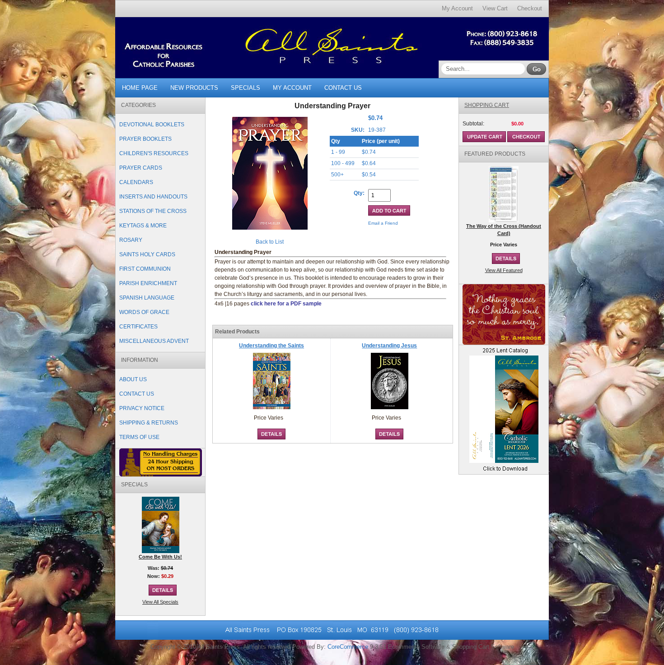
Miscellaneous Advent (154, 341)
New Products (194, 87)
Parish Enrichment (148, 283)
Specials (245, 87)
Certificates (138, 326)
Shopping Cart (486, 105)
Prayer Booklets (145, 139)
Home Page (140, 87)
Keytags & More (143, 225)
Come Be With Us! (160, 556)
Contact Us (343, 87)
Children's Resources (153, 153)
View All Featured (504, 270)
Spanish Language (146, 298)
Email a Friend (383, 223)
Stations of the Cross (153, 211)
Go (536, 69)
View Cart (495, 8)
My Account (457, 8)
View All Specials (160, 602)
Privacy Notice (141, 408)
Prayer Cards (140, 168)
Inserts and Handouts (153, 197)
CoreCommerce (347, 646)
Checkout (529, 8)
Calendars (136, 182)
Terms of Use (139, 437)
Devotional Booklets (151, 124)
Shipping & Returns (148, 423)
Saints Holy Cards (147, 254)
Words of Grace (144, 312)
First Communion (145, 269)
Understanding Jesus (389, 345)
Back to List (270, 242)
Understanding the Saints (271, 345)
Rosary (130, 240)
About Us (133, 379)
